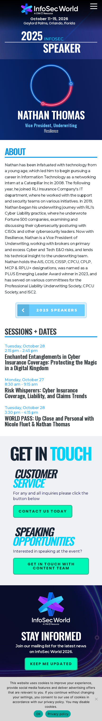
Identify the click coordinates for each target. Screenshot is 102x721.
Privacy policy (58, 714)
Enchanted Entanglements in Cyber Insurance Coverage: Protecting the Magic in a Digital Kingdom (51, 362)
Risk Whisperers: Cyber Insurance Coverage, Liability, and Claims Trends (46, 393)
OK (38, 714)
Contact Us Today (43, 511)
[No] (96, 699)
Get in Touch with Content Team (51, 566)
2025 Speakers (57, 310)
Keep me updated (51, 664)
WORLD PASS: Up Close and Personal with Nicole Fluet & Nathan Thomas (49, 421)
